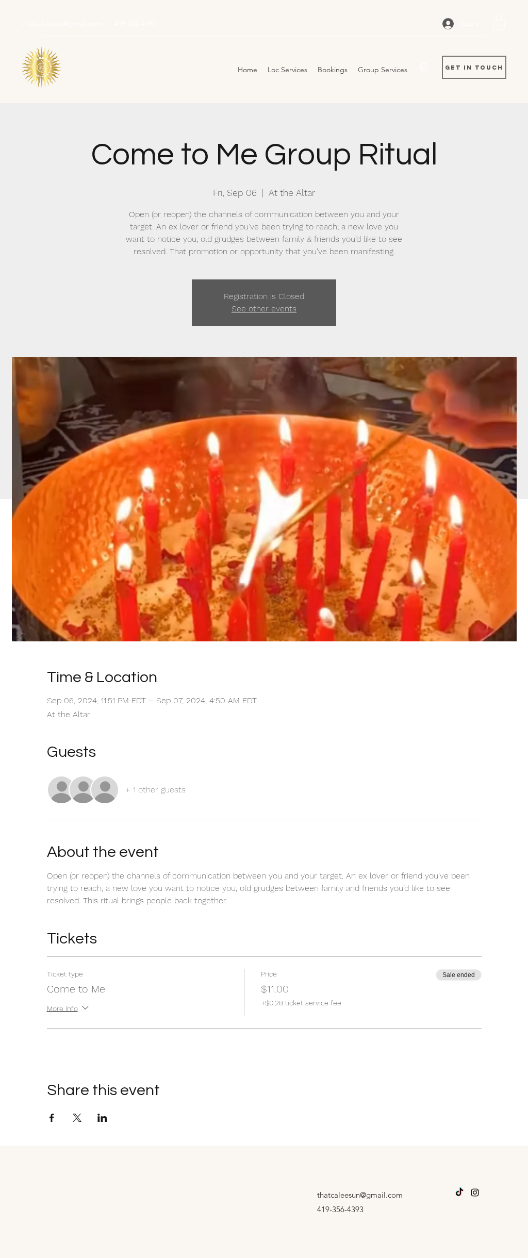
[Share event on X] (77, 1118)
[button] (499, 22)
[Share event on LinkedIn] (102, 1118)
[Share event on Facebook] (52, 1118)
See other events (264, 308)
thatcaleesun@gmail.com (62, 23)
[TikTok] (459, 1192)
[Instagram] (424, 67)
